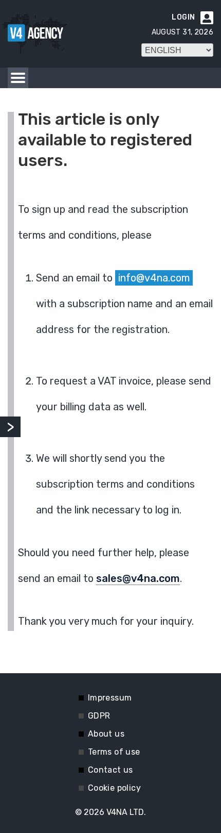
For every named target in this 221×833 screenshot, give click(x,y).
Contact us (110, 770)
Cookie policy (114, 788)
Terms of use (114, 752)
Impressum (110, 698)
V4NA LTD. (126, 812)
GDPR (99, 716)
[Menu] (18, 78)
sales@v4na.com (138, 578)
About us (106, 734)
